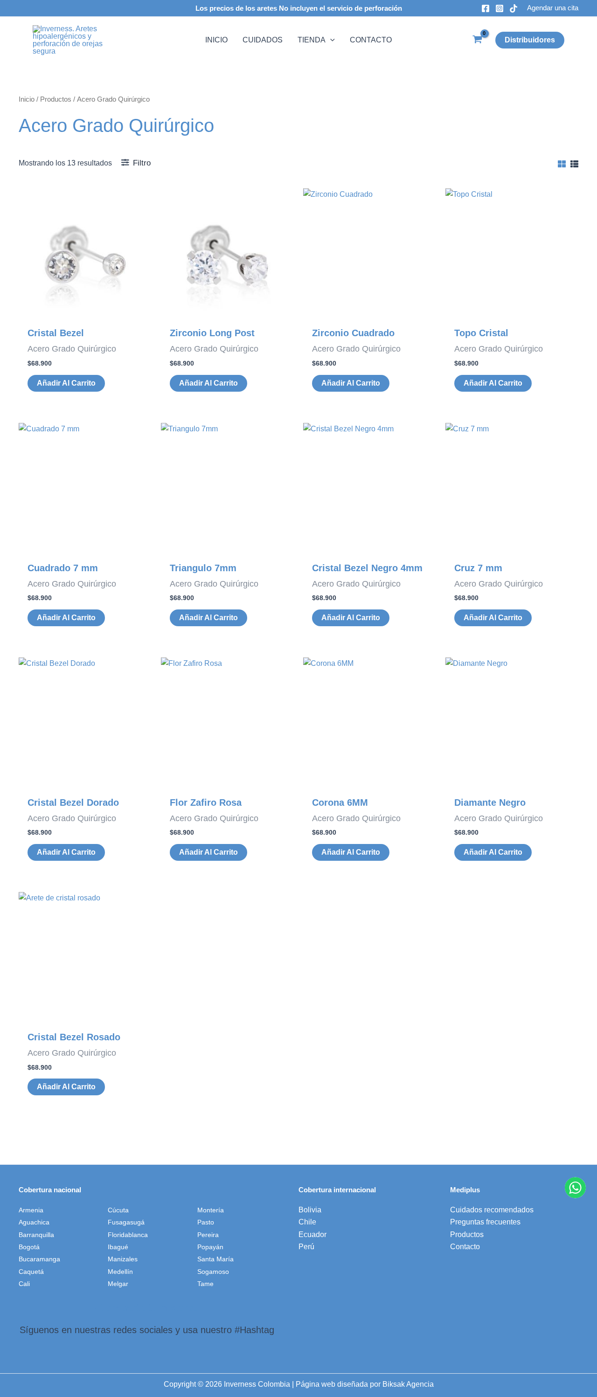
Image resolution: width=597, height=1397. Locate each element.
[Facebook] (485, 8)
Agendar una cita (552, 8)
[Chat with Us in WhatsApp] (575, 1187)
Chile (307, 1222)
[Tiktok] (513, 8)
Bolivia (309, 1210)
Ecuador (312, 1234)
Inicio (27, 99)
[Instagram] (499, 8)
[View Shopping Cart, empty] (477, 39)
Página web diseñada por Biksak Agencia (365, 1384)
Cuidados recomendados (492, 1210)
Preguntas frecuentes (485, 1222)
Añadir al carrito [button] (66, 383)
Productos (55, 99)
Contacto (465, 1247)
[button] (330, 40)
